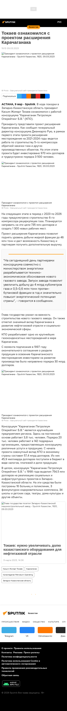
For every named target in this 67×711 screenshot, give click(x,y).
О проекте (7, 648)
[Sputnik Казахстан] (9, 23)
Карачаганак (31, 569)
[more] (62, 306)
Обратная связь (10, 675)
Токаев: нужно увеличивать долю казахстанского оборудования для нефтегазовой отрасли (32, 550)
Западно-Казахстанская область (17, 580)
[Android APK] (11, 684)
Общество (39, 621)
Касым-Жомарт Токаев (12, 569)
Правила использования (27, 648)
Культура (53, 621)
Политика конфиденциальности (19, 656)
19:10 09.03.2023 (10, 48)
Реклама (17, 652)
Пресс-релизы (32, 652)
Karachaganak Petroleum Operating (18, 575)
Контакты (7, 652)
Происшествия (10, 621)
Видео (26, 621)
